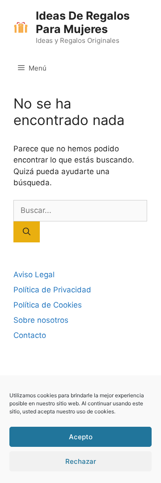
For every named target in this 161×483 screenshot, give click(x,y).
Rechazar (80, 461)
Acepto (81, 437)
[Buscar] (26, 232)
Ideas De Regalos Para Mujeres (83, 22)
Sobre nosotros (40, 320)
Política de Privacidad (52, 289)
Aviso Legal (34, 274)
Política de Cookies (47, 304)
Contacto (29, 335)
